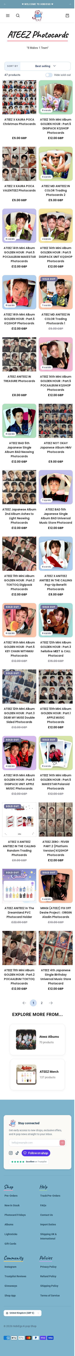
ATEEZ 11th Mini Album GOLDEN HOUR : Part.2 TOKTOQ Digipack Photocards (18, 571)
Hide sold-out (60, 74)
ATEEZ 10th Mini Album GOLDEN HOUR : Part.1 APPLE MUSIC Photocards (53, 701)
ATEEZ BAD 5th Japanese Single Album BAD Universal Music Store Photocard (53, 506)
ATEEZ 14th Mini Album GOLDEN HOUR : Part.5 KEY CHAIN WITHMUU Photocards (18, 636)
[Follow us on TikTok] (17, 1134)
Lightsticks (11, 1214)
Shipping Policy (48, 1266)
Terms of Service (48, 1276)
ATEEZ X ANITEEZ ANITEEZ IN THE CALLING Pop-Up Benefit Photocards (53, 571)
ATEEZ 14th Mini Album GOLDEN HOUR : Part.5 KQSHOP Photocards (18, 313)
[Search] (18, 15)
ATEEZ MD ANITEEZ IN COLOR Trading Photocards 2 (53, 187)
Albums (9, 1205)
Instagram (10, 1247)
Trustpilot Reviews (15, 1257)
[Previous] (23, 983)
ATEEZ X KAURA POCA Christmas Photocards (18, 120)
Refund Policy (47, 1257)
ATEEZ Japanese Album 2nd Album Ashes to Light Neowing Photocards (18, 506)
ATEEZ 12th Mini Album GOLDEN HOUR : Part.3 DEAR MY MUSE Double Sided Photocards (18, 701)
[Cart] (64, 15)
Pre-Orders (11, 1176)
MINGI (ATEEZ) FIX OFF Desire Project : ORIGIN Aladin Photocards (54, 894)
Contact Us (45, 1195)
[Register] (59, 1123)
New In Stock (12, 1186)
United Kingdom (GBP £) (22, 1293)
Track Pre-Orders (49, 1176)
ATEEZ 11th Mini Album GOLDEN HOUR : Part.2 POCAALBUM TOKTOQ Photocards (18, 957)
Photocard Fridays (15, 1195)
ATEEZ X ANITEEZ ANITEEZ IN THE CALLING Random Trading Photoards (18, 831)
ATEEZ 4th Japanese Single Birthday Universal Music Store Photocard (53, 957)
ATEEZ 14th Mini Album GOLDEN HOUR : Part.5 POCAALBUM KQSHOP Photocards (53, 376)
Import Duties (47, 1205)
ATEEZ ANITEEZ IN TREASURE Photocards (18, 372)
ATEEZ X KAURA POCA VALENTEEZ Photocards (18, 185)
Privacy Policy (47, 1247)
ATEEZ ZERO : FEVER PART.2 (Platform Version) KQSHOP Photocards (53, 831)
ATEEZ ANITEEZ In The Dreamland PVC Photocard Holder (18, 894)
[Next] (49, 983)
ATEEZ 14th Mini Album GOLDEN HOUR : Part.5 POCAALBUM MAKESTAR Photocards (18, 250)
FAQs (42, 1186)
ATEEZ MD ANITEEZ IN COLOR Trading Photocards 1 (53, 313)
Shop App (10, 1276)
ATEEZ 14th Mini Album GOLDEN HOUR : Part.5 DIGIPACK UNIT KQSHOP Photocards (53, 250)
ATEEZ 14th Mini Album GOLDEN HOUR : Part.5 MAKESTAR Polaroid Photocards (53, 766)
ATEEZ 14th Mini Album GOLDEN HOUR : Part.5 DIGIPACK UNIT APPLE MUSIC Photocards (18, 766)
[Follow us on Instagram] (12, 1134)
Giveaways (11, 1266)
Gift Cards (10, 1224)
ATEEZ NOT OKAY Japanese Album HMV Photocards (54, 439)
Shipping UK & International (47, 1217)
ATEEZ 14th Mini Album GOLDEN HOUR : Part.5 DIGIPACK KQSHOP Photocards (53, 124)
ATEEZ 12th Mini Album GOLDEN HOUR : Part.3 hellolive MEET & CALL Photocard (53, 636)
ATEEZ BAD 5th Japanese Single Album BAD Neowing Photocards (18, 441)
